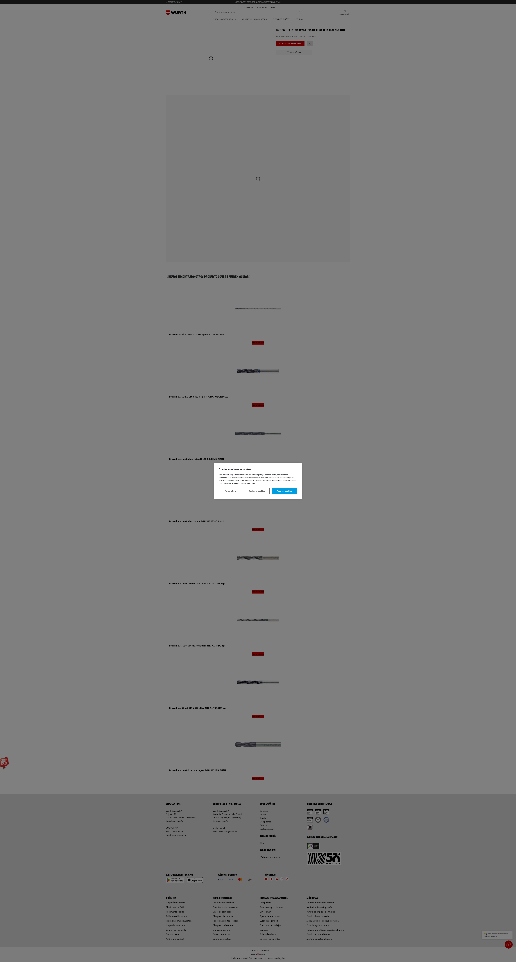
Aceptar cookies (284, 491)
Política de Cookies (248, 483)
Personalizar (230, 491)
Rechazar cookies (257, 491)
